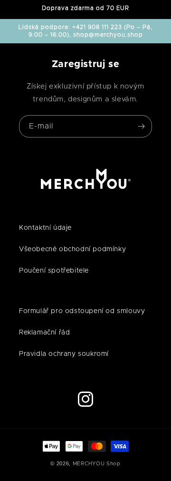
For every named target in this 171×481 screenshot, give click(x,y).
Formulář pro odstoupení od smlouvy (82, 311)
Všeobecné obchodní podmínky (72, 249)
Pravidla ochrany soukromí (64, 354)
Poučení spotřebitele (54, 270)
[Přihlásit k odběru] (141, 126)
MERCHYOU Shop (97, 463)
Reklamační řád (44, 332)
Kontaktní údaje (45, 228)
